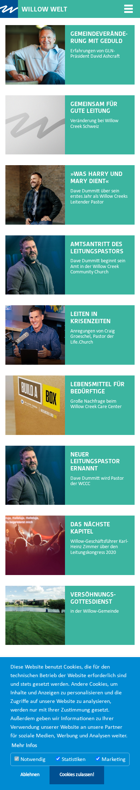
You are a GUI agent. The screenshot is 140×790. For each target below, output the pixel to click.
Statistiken (72, 759)
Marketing (113, 759)
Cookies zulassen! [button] (77, 774)
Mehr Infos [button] (24, 745)
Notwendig (32, 759)
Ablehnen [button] (29, 774)
